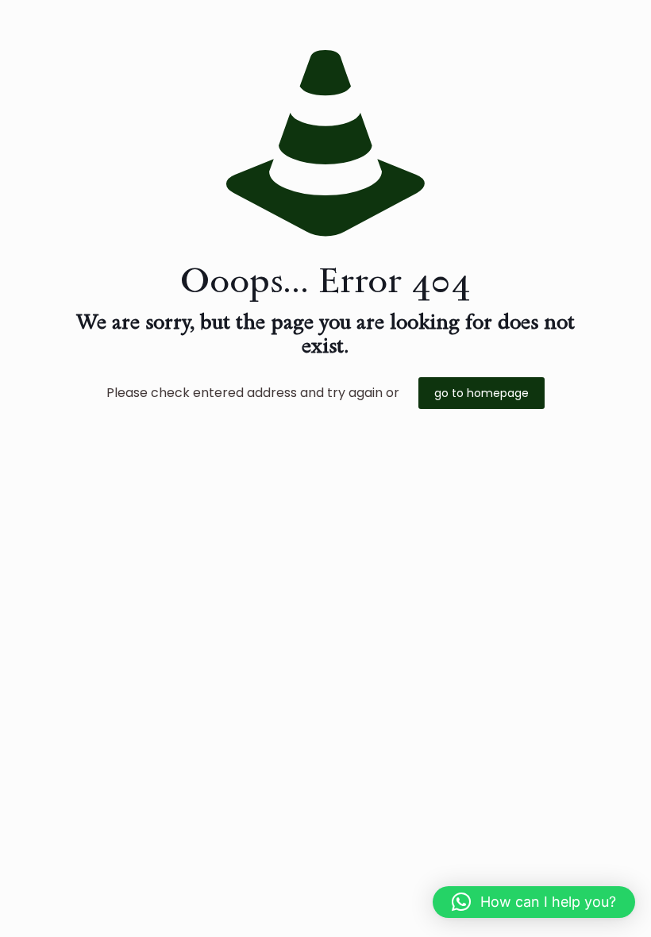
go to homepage (481, 393)
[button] (534, 902)
